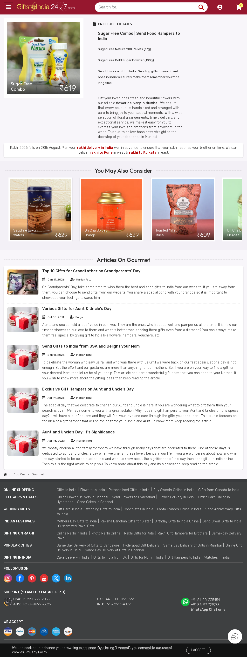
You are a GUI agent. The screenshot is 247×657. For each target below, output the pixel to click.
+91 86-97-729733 (205, 605)
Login (220, 7)
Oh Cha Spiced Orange (95, 232)
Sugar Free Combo (21, 86)
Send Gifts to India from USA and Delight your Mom (91, 346)
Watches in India (217, 557)
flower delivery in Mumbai (137, 103)
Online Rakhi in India (72, 533)
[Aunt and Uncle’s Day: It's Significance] (23, 455)
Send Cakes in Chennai (95, 502)
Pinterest (32, 578)
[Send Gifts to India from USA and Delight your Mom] (23, 369)
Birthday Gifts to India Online (177, 521)
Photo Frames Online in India (179, 509)
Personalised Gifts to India (129, 490)
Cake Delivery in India (73, 557)
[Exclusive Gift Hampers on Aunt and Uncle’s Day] (23, 412)
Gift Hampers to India (183, 557)
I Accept (198, 650)
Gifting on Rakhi (19, 533)
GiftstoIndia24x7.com (46, 7)
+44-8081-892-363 (119, 599)
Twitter (56, 578)
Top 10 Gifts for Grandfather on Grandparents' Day (91, 271)
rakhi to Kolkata (143, 153)
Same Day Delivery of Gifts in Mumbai (192, 545)
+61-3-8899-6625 (36, 604)
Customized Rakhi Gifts (76, 526)
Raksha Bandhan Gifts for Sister (126, 521)
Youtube (44, 578)
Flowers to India (92, 490)
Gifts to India (66, 490)
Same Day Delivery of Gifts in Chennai (114, 550)
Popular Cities (18, 545)
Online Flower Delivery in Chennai (82, 497)
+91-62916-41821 (118, 604)
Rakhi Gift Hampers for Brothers (183, 533)
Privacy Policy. (37, 652)
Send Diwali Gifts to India (222, 521)
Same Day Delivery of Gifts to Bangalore (88, 545)
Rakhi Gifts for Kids (139, 533)
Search (201, 7)
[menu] (8, 7)
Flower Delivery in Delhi (176, 497)
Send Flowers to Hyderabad (133, 497)
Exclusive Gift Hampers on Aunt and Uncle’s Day (88, 389)
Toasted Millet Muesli (166, 232)
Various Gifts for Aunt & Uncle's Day (76, 308)
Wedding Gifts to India (103, 509)
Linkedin (68, 578)
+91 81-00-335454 (205, 600)
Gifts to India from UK (110, 557)
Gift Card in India (69, 509)
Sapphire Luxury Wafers (25, 232)
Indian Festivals (19, 521)
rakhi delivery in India (95, 148)
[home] (5, 474)
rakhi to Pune (101, 153)
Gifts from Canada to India (218, 490)
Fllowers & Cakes (20, 497)
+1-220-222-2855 (36, 599)
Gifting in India (17, 557)
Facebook (20, 578)
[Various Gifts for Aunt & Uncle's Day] (23, 331)
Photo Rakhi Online (105, 533)
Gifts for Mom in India (147, 557)
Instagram (8, 578)
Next (238, 209)
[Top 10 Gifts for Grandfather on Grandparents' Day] (23, 294)
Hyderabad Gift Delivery (141, 545)
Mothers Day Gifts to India (77, 521)
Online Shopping (19, 490)
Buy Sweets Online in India (173, 490)
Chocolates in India (138, 509)
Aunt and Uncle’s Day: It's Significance (78, 432)
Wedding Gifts (17, 509)
